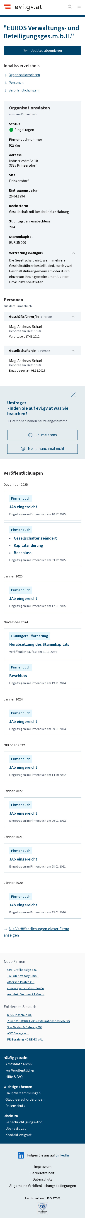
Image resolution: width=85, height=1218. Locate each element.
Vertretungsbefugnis (26, 253)
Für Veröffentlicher (19, 1070)
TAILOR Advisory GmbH (23, 976)
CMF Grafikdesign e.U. (22, 970)
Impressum (42, 1166)
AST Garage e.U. (18, 1033)
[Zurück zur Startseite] (23, 7)
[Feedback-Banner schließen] (73, 394)
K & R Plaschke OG (19, 1015)
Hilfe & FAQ (14, 1076)
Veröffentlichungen (24, 90)
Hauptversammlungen (23, 1093)
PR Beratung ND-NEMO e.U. (25, 1039)
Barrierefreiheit (42, 1173)
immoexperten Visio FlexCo (25, 988)
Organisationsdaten (24, 74)
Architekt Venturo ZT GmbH (25, 994)
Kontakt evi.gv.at (18, 1134)
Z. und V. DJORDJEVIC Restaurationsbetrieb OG (38, 1021)
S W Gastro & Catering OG (24, 1027)
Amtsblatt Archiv (18, 1064)
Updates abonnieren (46, 50)
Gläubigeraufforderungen (24, 1099)
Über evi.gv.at (15, 1128)
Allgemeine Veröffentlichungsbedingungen (42, 1185)
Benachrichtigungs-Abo (23, 1122)
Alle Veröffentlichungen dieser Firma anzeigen (36, 932)
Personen (16, 82)
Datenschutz (15, 1105)
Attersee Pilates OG (20, 982)
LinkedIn (62, 1155)
